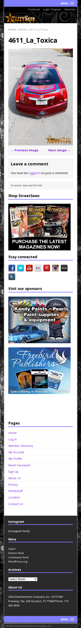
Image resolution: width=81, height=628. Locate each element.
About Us (14, 478)
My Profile (15, 459)
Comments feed (18, 557)
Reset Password (19, 465)
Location (14, 497)
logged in (34, 173)
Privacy (13, 484)
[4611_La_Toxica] (40, 143)
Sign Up (13, 472)
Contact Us (15, 504)
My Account (16, 452)
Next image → (59, 150)
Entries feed (16, 553)
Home (12, 433)
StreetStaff (15, 491)
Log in (12, 548)
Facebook (34, 9)
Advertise (69, 9)
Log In (12, 439)
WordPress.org (17, 561)
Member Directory (20, 446)
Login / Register (52, 9)
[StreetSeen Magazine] (40, 17)
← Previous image (24, 150)
